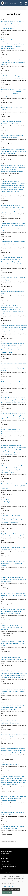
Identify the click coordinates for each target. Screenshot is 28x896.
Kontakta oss (5, 861)
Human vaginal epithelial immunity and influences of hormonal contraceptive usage (13, 691)
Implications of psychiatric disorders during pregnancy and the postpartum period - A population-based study (13, 750)
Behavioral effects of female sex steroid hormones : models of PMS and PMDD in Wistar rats (14, 486)
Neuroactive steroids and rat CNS (12, 764)
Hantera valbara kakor (8, 886)
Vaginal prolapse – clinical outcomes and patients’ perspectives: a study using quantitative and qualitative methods (14, 400)
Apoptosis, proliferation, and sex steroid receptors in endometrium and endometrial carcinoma (14, 798)
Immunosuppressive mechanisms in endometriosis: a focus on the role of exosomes (13, 62)
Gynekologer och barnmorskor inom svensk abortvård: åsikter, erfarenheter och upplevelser (13, 579)
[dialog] (14, 885)
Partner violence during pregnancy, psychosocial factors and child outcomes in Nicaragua (12, 707)
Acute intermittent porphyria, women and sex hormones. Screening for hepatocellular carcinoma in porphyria (13, 416)
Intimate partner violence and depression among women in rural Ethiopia (12, 432)
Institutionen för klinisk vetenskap (13, 8)
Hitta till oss (4, 858)
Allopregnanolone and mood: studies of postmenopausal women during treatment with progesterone (14, 611)
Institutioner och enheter (8, 866)
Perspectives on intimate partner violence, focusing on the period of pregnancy (12, 627)
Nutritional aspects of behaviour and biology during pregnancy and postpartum (13, 243)
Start (2, 8)
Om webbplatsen (6, 872)
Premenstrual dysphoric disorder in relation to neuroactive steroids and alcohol (12, 643)
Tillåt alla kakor (7, 892)
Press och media (6, 864)
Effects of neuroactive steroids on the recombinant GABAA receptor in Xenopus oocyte (13, 563)
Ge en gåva (4, 869)
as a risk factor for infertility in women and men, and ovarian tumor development (13, 502)
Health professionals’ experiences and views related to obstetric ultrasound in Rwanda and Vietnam (13, 151)
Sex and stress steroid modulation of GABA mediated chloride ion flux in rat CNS (13, 595)
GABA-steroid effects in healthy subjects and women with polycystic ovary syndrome (14, 384)
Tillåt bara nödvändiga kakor (11, 889)
